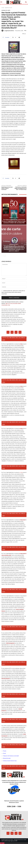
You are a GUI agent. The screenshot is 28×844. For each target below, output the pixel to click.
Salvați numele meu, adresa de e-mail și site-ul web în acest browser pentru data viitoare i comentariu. (13, 292)
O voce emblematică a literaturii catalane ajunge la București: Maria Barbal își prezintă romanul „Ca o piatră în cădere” (14, 249)
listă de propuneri (10, 643)
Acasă (2, 7)
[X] (20, 332)
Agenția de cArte (9, 30)
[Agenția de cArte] (2, 31)
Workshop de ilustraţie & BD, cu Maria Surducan (7, 188)
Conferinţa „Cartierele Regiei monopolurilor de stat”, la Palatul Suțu (21, 188)
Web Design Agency (9, 840)
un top (20, 344)
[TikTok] (16, 332)
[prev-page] (2, 256)
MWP (16, 840)
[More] (19, 37)
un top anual (22, 519)
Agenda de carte (8, 7)
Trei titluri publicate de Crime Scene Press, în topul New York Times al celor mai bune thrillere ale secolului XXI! (14, 221)
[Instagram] (12, 332)
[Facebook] (8, 332)
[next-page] (5, 256)
